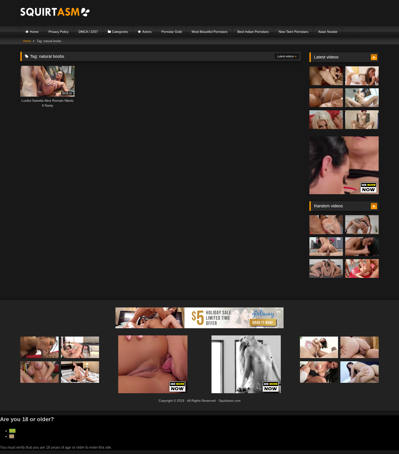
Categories (120, 32)
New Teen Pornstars (293, 32)
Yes (12, 431)
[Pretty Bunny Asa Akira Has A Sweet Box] (80, 347)
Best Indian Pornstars (253, 32)
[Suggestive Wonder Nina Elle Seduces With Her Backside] (39, 372)
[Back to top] (385, 440)
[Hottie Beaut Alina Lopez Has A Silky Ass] (359, 372)
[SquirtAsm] (55, 13)
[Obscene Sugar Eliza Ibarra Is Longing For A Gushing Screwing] (362, 97)
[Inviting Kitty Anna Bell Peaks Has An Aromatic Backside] (362, 119)
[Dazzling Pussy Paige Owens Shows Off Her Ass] (362, 75)
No (11, 436)
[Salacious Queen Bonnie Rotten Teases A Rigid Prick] (362, 268)
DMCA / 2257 (88, 32)
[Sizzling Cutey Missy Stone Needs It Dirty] (39, 347)
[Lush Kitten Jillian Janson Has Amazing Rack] (359, 347)
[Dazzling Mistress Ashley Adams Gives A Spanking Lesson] (80, 372)
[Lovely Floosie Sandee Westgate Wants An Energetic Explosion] (326, 246)
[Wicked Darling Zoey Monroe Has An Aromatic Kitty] (326, 97)
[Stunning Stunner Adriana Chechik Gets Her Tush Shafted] (326, 224)
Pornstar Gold (171, 32)
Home (34, 32)
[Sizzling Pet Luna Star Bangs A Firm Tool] (362, 224)
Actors (146, 32)
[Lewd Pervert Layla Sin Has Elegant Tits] (362, 246)
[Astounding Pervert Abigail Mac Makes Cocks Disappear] (326, 268)
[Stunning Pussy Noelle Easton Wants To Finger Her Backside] (319, 372)
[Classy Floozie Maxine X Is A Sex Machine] (319, 347)
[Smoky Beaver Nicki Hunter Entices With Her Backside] (326, 75)
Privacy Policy (58, 32)
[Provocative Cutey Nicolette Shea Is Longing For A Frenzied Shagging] (326, 119)
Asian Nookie (327, 32)
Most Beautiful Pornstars (209, 32)
